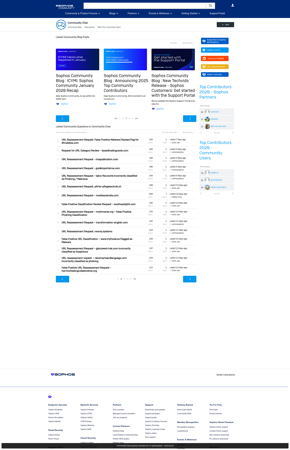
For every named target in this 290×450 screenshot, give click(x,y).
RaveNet (214, 119)
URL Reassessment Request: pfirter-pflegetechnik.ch (91, 186)
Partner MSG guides (121, 439)
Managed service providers (124, 414)
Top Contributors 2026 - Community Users (215, 150)
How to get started (184, 410)
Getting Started (189, 13)
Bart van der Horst (218, 126)
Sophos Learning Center (155, 429)
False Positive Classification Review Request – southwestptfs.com (99, 204)
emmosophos (178, 152)
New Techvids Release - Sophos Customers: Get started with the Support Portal (173, 88)
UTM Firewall (86, 421)
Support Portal (217, 13)
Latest (178, 139)
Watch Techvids (214, 74)
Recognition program (186, 427)
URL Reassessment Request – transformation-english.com (95, 222)
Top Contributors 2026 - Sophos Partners (215, 92)
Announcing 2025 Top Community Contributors (126, 85)
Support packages (152, 414)
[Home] (69, 7)
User (232, 5)
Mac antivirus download (219, 435)
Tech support (150, 437)
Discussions (90, 27)
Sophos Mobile (54, 421)
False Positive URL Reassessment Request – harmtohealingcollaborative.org (86, 269)
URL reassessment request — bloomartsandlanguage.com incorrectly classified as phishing (94, 259)
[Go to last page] (218, 132)
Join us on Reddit (216, 58)
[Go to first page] (215, 132)
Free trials (213, 410)
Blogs (112, 13)
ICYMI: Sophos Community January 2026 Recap (75, 85)
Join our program (120, 417)
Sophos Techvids (152, 425)
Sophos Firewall (87, 410)
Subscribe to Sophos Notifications (216, 41)
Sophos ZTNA (86, 414)
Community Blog (75, 27)
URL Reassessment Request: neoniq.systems (87, 231)
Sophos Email (54, 435)
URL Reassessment (216, 66)
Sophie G (214, 173)
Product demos (215, 414)
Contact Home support (218, 431)
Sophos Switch (87, 417)
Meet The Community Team (109, 27)
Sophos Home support (218, 427)
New (227, 24)
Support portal (151, 417)
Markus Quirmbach (218, 187)
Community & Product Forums (81, 13)
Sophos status (151, 433)
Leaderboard (182, 431)
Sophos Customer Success (156, 421)
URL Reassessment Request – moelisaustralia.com (90, 195)
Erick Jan (176, 142)
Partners (132, 13)
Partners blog (118, 431)
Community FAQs (184, 414)
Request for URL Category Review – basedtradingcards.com (95, 150)
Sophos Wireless (87, 425)
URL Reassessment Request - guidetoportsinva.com (91, 168)
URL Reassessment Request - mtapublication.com (90, 159)
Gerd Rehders (216, 180)
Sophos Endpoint (55, 410)
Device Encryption (55, 417)
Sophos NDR (86, 429)
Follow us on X (213, 50)
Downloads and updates (155, 410)
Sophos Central (87, 443)
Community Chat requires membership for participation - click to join (145, 446)
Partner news (118, 443)
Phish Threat (53, 439)
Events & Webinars (159, 13)
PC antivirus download (218, 439)
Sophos (64, 103)
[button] (210, 6)
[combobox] (145, 6)
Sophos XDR (53, 414)
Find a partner (118, 410)
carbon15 (215, 112)
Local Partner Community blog (125, 435)
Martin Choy (177, 197)
